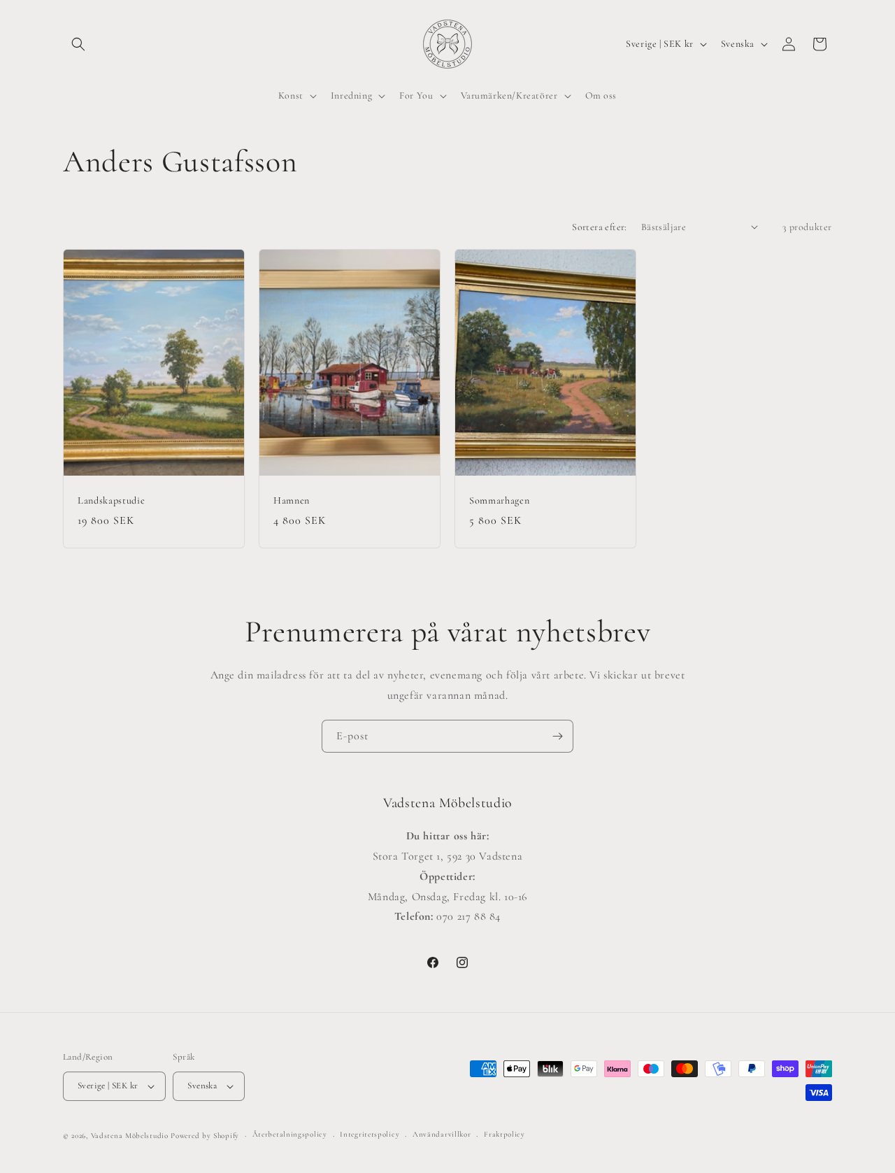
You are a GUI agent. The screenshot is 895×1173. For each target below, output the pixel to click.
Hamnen (291, 500)
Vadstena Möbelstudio (130, 1135)
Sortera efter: (599, 227)
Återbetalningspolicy (289, 1134)
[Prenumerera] (557, 736)
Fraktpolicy (504, 1134)
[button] (78, 44)
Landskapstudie (111, 500)
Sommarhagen (499, 500)
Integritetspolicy (369, 1134)
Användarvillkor (442, 1134)
